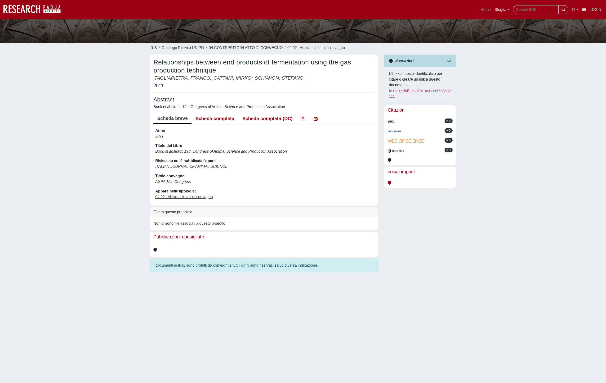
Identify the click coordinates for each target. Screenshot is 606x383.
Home (486, 10)
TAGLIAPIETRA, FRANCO (182, 78)
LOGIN (595, 10)
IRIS (153, 48)
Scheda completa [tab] (215, 118)
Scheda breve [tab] (172, 118)
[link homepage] (34, 10)
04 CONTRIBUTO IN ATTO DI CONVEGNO (246, 48)
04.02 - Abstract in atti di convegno (316, 48)
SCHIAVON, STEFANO (279, 78)
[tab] (303, 118)
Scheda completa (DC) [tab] (267, 118)
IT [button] (573, 10)
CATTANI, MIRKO (232, 78)
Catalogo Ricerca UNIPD (183, 48)
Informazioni (403, 61)
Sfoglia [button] (500, 10)
